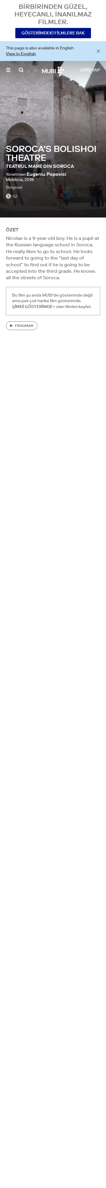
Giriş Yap (90, 70)
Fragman (24, 325)
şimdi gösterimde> (33, 306)
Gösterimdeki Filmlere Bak (53, 33)
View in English (21, 53)
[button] (8, 70)
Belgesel (14, 187)
